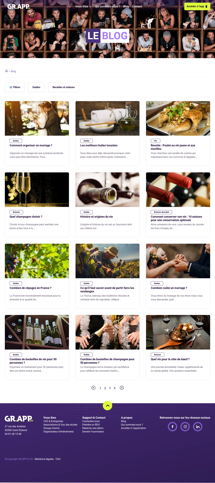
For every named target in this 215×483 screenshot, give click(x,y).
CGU (58, 459)
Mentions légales (44, 459)
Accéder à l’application (133, 428)
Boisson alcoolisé (161, 212)
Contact (137, 6)
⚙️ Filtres (14, 87)
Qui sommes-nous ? (107, 6)
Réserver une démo (92, 428)
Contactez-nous (91, 421)
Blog (126, 6)
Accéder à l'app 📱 (197, 6)
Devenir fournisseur (93, 431)
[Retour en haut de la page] (107, 405)
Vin (155, 141)
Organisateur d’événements (58, 431)
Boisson (16, 212)
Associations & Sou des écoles (60, 424)
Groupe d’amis (51, 428)
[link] (172, 426)
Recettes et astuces (64, 87)
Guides (36, 87)
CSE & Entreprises (53, 421)
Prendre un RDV (91, 424)
